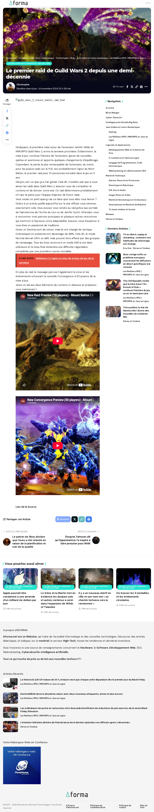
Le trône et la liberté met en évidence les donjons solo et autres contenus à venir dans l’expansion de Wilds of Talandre (58, 600)
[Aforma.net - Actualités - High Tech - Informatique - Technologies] (18, 3)
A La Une (127, 248)
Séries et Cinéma (141, 248)
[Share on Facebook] (127, 86)
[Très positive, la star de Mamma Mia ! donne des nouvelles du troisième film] (113, 311)
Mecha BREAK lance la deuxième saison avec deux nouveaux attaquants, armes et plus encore (71, 694)
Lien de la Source (26, 506)
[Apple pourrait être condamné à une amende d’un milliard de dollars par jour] (20, 578)
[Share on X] (132, 86)
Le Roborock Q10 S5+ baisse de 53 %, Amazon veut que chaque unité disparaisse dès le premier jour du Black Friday (82, 679)
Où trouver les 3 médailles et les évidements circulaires (132, 596)
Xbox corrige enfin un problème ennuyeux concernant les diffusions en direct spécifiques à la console (137, 260)
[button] (5, 3)
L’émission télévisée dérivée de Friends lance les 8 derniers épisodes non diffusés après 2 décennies (75, 722)
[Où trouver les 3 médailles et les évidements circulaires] (133, 578)
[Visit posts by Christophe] (10, 86)
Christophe (23, 84)
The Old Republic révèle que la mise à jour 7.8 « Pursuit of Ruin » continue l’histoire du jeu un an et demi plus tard (136, 287)
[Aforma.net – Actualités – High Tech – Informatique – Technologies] (77, 794)
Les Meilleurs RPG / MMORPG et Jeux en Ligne (29, 63)
